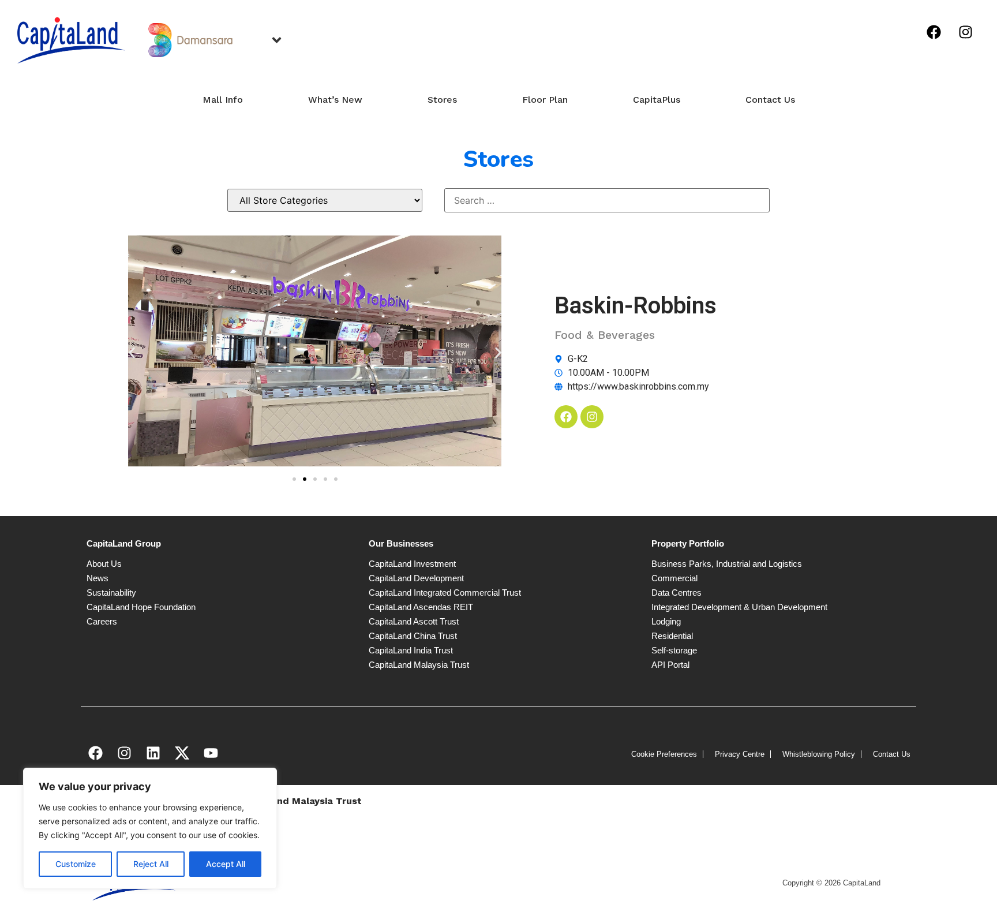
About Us (104, 564)
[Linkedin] (152, 753)
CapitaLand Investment (412, 564)
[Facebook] (933, 31)
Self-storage (674, 650)
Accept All (225, 864)
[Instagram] (965, 31)
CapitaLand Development (416, 578)
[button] (132, 352)
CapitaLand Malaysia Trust (419, 665)
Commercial (674, 578)
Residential (672, 636)
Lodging (666, 621)
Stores (442, 99)
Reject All (150, 864)
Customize (75, 864)
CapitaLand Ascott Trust (414, 621)
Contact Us (770, 99)
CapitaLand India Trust (411, 650)
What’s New (335, 99)
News (97, 578)
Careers (102, 621)
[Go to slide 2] (304, 479)
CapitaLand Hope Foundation (141, 607)
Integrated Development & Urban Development (739, 607)
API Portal (670, 665)
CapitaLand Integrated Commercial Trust (445, 592)
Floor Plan (545, 99)
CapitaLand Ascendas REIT (421, 607)
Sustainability (111, 592)
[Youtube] (210, 753)
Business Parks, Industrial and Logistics (726, 564)
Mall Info (223, 99)
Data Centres (676, 592)
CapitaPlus (656, 99)
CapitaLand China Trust (413, 636)
